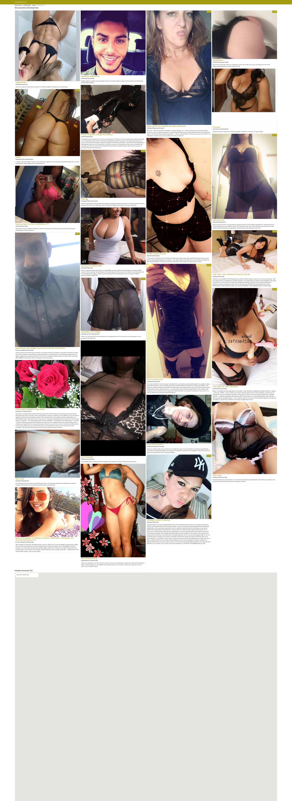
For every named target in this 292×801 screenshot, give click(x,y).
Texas (33, 5)
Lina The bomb (87, 457)
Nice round (20, 479)
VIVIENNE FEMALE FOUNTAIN (158, 520)
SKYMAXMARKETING (20, 2)
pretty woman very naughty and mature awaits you (166, 126)
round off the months (155, 444)
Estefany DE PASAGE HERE (91, 266)
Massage (84, 199)
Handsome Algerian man (90, 76)
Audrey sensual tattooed (156, 254)
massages (216, 127)
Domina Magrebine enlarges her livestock (97, 135)
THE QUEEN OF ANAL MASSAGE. (225, 387)
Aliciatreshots (218, 60)
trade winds (217, 475)
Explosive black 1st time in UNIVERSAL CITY (32, 224)
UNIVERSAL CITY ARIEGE (91, 332)
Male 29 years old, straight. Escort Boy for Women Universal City (40, 348)
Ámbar (18, 157)
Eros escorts (18, 5)
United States (27, 5)
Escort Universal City (155, 379)
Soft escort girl (218, 220)
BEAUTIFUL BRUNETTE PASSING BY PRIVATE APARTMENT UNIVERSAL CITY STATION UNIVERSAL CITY (45, 539)
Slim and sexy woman (89, 558)
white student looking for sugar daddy (30, 409)
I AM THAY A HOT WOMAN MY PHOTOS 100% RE (231, 274)
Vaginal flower (21, 82)
